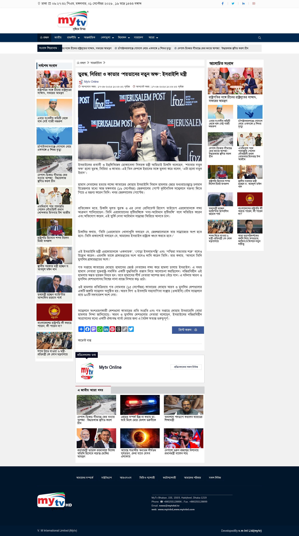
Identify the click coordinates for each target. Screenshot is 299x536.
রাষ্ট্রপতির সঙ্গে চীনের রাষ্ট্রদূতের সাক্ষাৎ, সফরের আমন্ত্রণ (55, 91)
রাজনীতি (71, 37)
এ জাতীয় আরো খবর (90, 390)
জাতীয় (58, 37)
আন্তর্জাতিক (89, 37)
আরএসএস (126, 477)
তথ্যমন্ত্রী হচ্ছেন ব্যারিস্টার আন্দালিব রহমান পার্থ (51, 296)
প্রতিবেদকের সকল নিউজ (186, 367)
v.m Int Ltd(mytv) (250, 531)
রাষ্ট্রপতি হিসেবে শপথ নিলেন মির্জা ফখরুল (53, 239)
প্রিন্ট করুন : (186, 330)
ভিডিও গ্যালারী (147, 477)
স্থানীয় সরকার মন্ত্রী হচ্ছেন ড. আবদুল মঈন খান (53, 267)
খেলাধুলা (105, 37)
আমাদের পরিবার (192, 477)
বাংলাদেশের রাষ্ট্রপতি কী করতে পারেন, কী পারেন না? (54, 324)
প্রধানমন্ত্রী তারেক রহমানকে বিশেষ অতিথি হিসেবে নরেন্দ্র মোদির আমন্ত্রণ (96, 453)
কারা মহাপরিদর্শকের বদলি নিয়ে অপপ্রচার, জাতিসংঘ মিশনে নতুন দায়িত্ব (249, 240)
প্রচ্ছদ (46, 37)
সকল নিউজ (215, 477)
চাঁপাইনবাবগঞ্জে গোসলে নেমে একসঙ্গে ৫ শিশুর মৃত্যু (110, 48)
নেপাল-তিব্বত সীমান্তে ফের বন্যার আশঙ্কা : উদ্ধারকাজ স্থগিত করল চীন (178, 48)
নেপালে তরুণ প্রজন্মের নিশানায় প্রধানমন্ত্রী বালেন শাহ (182, 452)
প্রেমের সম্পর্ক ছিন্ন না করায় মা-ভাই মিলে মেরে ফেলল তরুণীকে (138, 418)
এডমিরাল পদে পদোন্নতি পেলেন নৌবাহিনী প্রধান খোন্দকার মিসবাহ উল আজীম (54, 210)
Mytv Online (91, 81)
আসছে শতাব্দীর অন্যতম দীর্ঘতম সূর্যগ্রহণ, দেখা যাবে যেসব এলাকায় (138, 453)
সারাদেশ (138, 37)
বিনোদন (122, 37)
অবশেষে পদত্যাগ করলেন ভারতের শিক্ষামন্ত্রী (183, 418)
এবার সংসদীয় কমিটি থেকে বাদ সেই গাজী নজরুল (53, 119)
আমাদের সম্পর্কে (84, 477)
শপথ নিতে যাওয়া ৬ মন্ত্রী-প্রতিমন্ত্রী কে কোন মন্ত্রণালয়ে (53, 352)
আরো (151, 37)
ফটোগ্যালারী (169, 477)
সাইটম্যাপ (106, 477)
